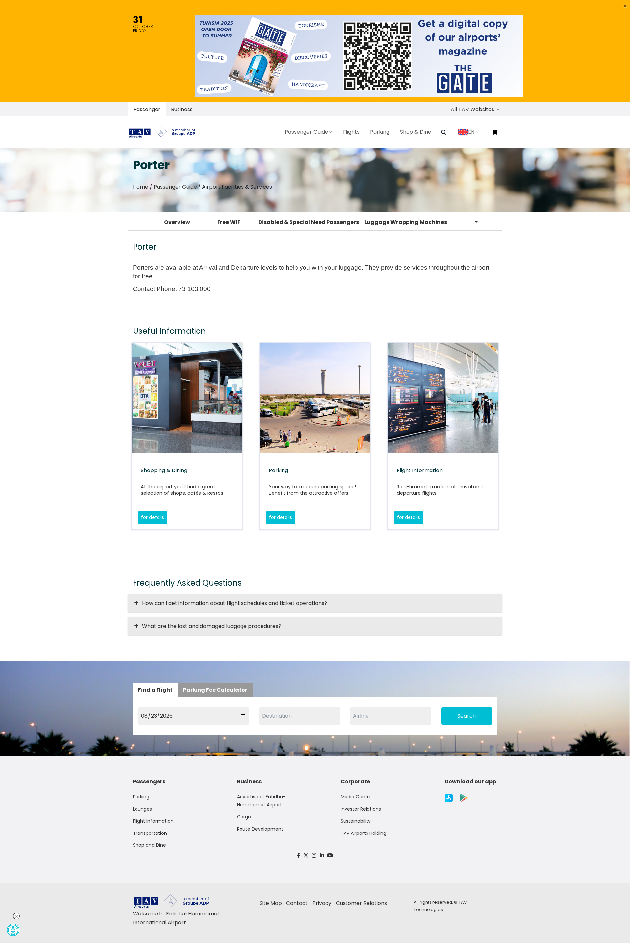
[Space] (164, 132)
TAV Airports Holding (363, 833)
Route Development (260, 829)
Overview (177, 222)
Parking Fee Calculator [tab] (215, 689)
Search (466, 716)
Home (140, 187)
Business (182, 109)
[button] (625, 6)
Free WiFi (229, 222)
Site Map (271, 903)
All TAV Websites (473, 109)
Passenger (146, 109)
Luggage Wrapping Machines (405, 222)
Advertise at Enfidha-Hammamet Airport (261, 800)
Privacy (321, 903)
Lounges (142, 809)
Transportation (150, 833)
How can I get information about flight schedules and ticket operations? (234, 603)
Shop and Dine (149, 845)
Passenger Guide (175, 187)
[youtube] (330, 855)
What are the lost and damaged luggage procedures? (211, 626)
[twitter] (306, 855)
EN (471, 132)
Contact (297, 903)
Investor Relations (361, 809)
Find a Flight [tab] (155, 689)
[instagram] (314, 855)
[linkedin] (322, 855)
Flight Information (153, 821)
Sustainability (356, 821)
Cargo (244, 816)
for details (152, 517)
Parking (141, 796)
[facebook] (298, 855)
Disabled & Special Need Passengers (308, 222)
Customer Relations (361, 903)
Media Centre (356, 796)
